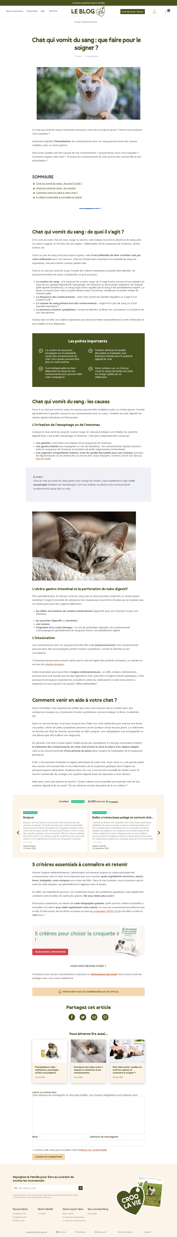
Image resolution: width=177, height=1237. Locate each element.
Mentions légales (125, 1232)
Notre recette (68, 1214)
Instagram (101, 1232)
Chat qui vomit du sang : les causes (56, 188)
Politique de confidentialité (92, 1150)
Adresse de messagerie (105, 1136)
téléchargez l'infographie (50, 952)
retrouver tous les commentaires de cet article (91, 992)
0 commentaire (91, 56)
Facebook (81, 1232)
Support (147, 1232)
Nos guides (92, 1214)
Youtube (62, 1232)
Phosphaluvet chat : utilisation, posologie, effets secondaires (47, 1070)
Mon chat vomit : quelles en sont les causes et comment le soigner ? (127, 1070)
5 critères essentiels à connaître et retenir (59, 197)
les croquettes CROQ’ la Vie (105, 911)
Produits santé (19, 1221)
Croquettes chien (20, 1217)
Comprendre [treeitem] (32, 11)
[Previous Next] (20, 854)
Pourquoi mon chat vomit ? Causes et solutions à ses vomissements (88, 1070)
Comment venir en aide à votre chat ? (57, 192)
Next (159, 832)
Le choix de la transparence (74, 1221)
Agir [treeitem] (43, 11)
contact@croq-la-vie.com (36, 1232)
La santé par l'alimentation (73, 1217)
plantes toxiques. (54, 664)
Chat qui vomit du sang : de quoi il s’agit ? (59, 183)
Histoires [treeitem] (53, 11)
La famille (42, 1214)
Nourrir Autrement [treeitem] (14, 11)
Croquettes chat (19, 1214)
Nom (36, 1136)
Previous (18, 832)
